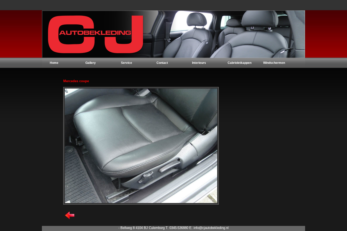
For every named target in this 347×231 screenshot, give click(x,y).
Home (54, 63)
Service (126, 63)
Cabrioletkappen (239, 63)
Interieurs (199, 63)
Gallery (90, 63)
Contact (162, 63)
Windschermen (274, 63)
